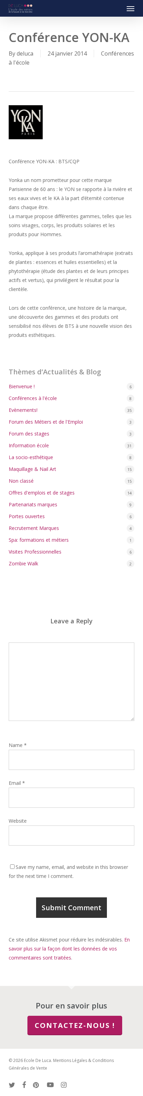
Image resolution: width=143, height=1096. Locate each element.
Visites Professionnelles (35, 551)
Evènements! (23, 410)
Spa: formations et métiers (39, 540)
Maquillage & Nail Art (32, 469)
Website (18, 820)
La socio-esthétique (31, 457)
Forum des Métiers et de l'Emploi (46, 421)
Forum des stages (29, 433)
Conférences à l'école (33, 398)
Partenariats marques (33, 504)
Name (18, 745)
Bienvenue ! (22, 386)
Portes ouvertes (27, 516)
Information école (29, 445)
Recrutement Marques (34, 528)
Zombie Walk (23, 563)
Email (17, 783)
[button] (130, 8)
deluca (25, 53)
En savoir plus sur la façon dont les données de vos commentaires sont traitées (69, 948)
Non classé (21, 481)
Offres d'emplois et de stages (42, 492)
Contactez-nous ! (75, 1025)
